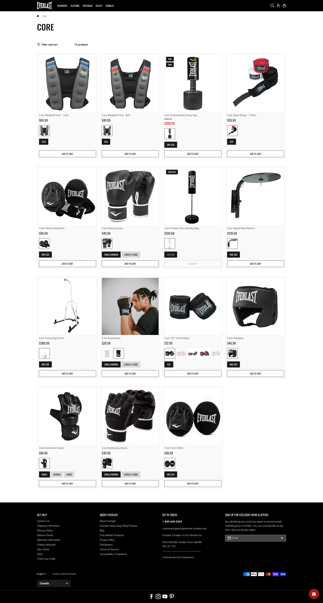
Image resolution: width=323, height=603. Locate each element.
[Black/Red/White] (232, 130)
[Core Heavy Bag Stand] (67, 306)
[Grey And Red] (107, 130)
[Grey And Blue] (44, 130)
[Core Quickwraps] (130, 306)
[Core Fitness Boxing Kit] (67, 196)
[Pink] (181, 353)
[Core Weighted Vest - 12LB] (67, 83)
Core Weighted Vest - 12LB (53, 115)
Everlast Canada (68, 574)
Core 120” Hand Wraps (176, 338)
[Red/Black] (169, 133)
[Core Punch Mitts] (192, 416)
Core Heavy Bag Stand (51, 338)
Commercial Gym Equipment (178, 557)
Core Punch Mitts (174, 448)
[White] (192, 353)
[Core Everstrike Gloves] (67, 416)
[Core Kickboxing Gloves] (130, 416)
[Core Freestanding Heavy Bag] (192, 83)
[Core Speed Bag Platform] (255, 196)
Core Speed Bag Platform (241, 228)
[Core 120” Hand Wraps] (192, 306)
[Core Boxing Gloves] (130, 196)
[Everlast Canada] (44, 6)
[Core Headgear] (255, 306)
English (40, 574)
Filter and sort (50, 44)
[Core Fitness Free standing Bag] (192, 196)
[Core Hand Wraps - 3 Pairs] (255, 83)
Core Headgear (235, 338)
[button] (284, 5)
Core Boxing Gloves (112, 228)
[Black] (44, 243)
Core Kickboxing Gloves (114, 448)
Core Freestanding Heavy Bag (180, 115)
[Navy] (107, 353)
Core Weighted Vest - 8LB (116, 115)
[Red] (204, 353)
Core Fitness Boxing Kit (51, 228)
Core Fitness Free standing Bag (181, 228)
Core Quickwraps (111, 338)
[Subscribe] (282, 538)
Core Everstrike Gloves (51, 448)
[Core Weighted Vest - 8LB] (130, 83)
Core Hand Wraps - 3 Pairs (241, 115)
